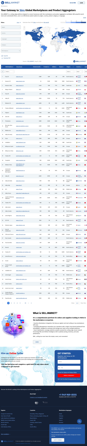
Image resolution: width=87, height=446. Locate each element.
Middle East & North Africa (8, 420)
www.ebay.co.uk (20, 176)
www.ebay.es (19, 207)
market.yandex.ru (20, 293)
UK (47, 416)
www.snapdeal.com (20, 160)
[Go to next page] (28, 303)
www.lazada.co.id (20, 197)
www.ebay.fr (19, 193)
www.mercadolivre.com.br (22, 126)
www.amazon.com (20, 81)
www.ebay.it (19, 185)
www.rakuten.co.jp (20, 225)
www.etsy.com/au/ (20, 242)
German (61, 422)
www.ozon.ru (19, 138)
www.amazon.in (20, 85)
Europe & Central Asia (6, 414)
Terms (65, 372)
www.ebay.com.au (20, 180)
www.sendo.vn (19, 260)
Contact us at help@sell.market (38, 397)
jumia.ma (18, 256)
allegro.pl (18, 89)
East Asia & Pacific (5, 416)
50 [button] (77, 303)
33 (25, 303)
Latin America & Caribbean (8, 418)
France (31, 416)
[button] (59, 368)
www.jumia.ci (19, 288)
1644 (22, 10)
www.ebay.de (19, 134)
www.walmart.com (20, 103)
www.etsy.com (19, 76)
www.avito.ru (19, 116)
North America (5, 422)
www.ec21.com (19, 220)
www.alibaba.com (20, 164)
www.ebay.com (19, 98)
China (36, 414)
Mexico (35, 418)
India (31, 424)
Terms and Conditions (20, 443)
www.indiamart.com (21, 142)
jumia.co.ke (19, 279)
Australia (32, 414)
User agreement (55, 432)
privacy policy (63, 432)
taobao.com (28, 108)
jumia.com (23, 256)
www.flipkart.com (20, 112)
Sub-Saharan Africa (6, 427)
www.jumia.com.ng (20, 215)
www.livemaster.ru (20, 170)
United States (38, 422)
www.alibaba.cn (20, 165)
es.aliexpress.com (20, 146)
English (61, 418)
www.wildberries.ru (20, 130)
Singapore (41, 414)
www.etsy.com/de (20, 230)
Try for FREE (73, 2)
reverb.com (19, 247)
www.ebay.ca (19, 211)
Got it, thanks (58, 439)
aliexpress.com (19, 151)
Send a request (69, 375)
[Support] (79, 421)
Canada (32, 422)
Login (81, 2)
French (61, 420)
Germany (36, 416)
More (37, 342)
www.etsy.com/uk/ (20, 93)
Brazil (31, 418)
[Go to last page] (31, 303)
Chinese (61, 416)
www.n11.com (19, 189)
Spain (40, 416)
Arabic (60, 414)
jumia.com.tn (19, 283)
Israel (31, 420)
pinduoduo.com (20, 121)
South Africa (33, 427)
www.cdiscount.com (20, 234)
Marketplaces (4, 6)
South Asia (4, 424)
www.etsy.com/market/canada (23, 238)
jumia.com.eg (19, 274)
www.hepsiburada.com (21, 298)
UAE (35, 420)
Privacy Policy (73, 372)
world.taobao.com (20, 108)
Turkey (44, 416)
